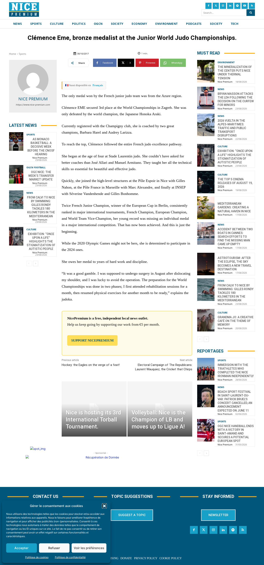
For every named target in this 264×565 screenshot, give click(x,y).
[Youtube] (245, 6)
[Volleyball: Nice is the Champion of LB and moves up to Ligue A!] (159, 409)
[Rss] (252, 6)
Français (98, 85)
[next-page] (35, 263)
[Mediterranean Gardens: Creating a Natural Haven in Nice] (205, 207)
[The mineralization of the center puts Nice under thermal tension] (205, 71)
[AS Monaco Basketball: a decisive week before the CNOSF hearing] (16, 141)
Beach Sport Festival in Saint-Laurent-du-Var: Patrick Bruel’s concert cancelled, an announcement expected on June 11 (235, 401)
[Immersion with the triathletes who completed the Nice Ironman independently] (205, 369)
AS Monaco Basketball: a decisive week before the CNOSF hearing (41, 147)
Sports (22, 54)
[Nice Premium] (33, 79)
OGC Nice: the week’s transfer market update (41, 175)
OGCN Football (36, 167)
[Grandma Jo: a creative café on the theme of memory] (205, 320)
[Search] (250, 12)
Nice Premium (33, 99)
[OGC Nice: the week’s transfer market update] (16, 174)
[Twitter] (216, 6)
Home (12, 54)
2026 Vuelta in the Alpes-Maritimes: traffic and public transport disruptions (232, 128)
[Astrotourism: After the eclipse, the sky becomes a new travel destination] (205, 264)
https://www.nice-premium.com (33, 104)
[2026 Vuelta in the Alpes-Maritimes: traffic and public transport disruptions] (205, 125)
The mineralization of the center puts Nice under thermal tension (235, 72)
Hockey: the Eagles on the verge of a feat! (91, 365)
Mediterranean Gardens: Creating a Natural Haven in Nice (234, 207)
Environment (226, 62)
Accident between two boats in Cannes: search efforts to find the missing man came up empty (235, 237)
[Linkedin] (230, 6)
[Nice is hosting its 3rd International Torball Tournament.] (94, 409)
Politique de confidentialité (70, 557)
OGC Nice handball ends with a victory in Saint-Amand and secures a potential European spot (236, 433)
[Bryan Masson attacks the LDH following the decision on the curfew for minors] (205, 98)
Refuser (54, 548)
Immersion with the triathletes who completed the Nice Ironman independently (236, 370)
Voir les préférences (89, 548)
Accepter (21, 548)
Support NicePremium (92, 340)
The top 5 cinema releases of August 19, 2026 (235, 183)
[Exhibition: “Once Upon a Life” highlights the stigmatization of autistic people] (16, 236)
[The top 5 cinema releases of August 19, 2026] (205, 182)
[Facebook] (208, 6)
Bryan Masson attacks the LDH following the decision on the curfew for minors (236, 99)
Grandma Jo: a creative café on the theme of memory (235, 321)
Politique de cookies (36, 557)
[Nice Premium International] (24, 9)
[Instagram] (223, 6)
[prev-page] (29, 263)
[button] (104, 506)
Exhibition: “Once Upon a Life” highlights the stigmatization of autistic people (41, 241)
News (29, 193)
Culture (31, 229)
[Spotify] (237, 6)
